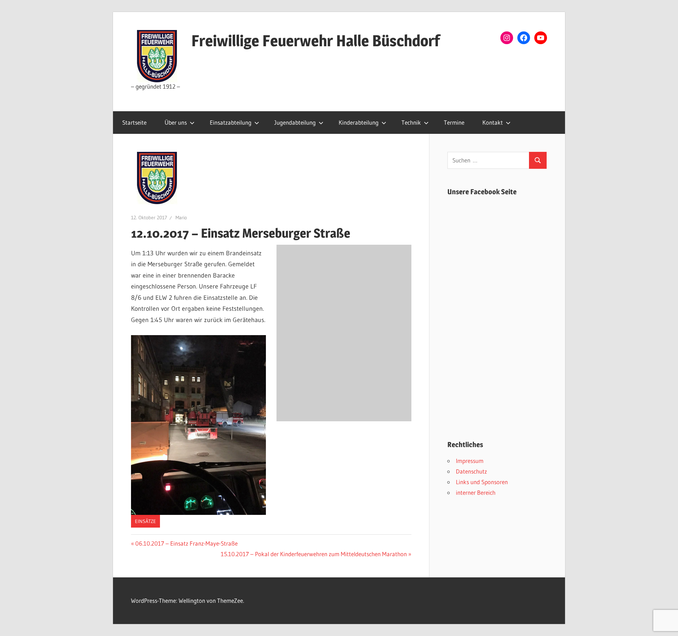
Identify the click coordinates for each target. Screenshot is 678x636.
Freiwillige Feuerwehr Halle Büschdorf (315, 40)
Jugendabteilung (295, 122)
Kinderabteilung (359, 122)
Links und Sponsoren (482, 482)
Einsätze (145, 521)
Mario (181, 217)
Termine (454, 122)
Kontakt (492, 122)
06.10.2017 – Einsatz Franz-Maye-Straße (186, 543)
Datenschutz (471, 471)
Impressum (469, 460)
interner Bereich (475, 492)
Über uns (176, 122)
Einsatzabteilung (230, 122)
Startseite (134, 122)
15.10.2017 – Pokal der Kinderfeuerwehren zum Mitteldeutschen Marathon (314, 554)
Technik (411, 122)
